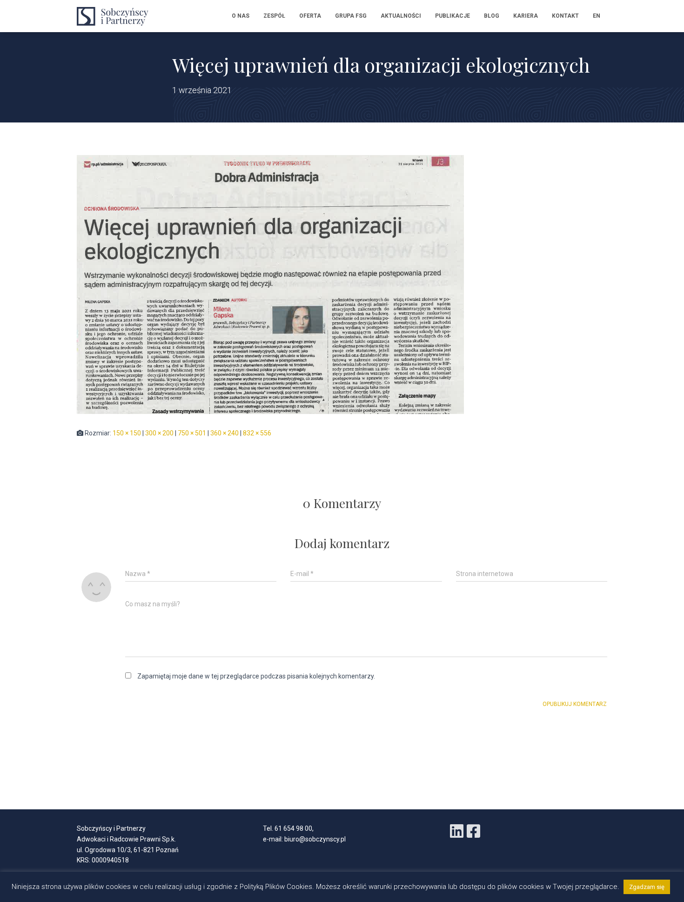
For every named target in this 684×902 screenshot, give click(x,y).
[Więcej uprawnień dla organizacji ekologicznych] (270, 284)
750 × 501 (192, 433)
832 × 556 (257, 433)
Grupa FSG (351, 16)
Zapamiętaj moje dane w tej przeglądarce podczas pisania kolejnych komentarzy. (256, 676)
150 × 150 (127, 433)
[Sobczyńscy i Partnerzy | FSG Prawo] (115, 16)
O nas (240, 16)
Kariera (525, 16)
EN (596, 16)
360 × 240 (224, 433)
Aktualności (401, 16)
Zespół (274, 16)
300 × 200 (159, 433)
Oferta (310, 16)
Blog (491, 16)
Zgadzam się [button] (646, 886)
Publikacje (452, 16)
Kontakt (565, 16)
